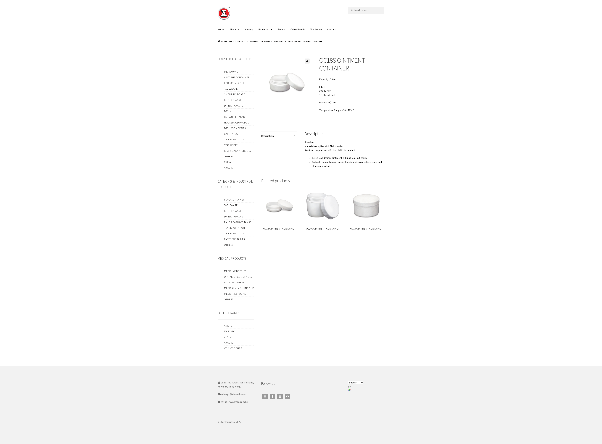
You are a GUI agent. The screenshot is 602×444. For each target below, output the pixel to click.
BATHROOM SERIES (235, 128)
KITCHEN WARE (232, 100)
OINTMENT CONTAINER (283, 41)
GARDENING (231, 134)
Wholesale (316, 29)
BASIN (227, 111)
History (249, 29)
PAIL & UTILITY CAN (234, 117)
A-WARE (228, 167)
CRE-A (227, 162)
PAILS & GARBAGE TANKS (237, 222)
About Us (234, 29)
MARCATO (229, 331)
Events (281, 29)
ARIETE (228, 325)
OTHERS (228, 156)
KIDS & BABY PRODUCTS (237, 150)
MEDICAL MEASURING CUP (239, 288)
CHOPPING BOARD (234, 94)
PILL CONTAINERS (234, 282)
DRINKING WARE (233, 105)
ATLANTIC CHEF (233, 348)
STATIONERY (231, 145)
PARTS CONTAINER (234, 239)
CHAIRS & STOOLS (234, 139)
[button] (307, 61)
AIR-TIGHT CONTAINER (236, 77)
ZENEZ (228, 337)
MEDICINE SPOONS (235, 293)
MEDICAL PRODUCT (237, 41)
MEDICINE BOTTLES (235, 271)
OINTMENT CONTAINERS (259, 41)
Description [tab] (267, 135)
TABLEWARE (231, 88)
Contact (331, 29)
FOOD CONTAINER (234, 83)
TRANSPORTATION (234, 228)
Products (263, 29)
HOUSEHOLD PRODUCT (237, 122)
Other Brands (297, 29)
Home (221, 29)
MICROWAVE (231, 71)
